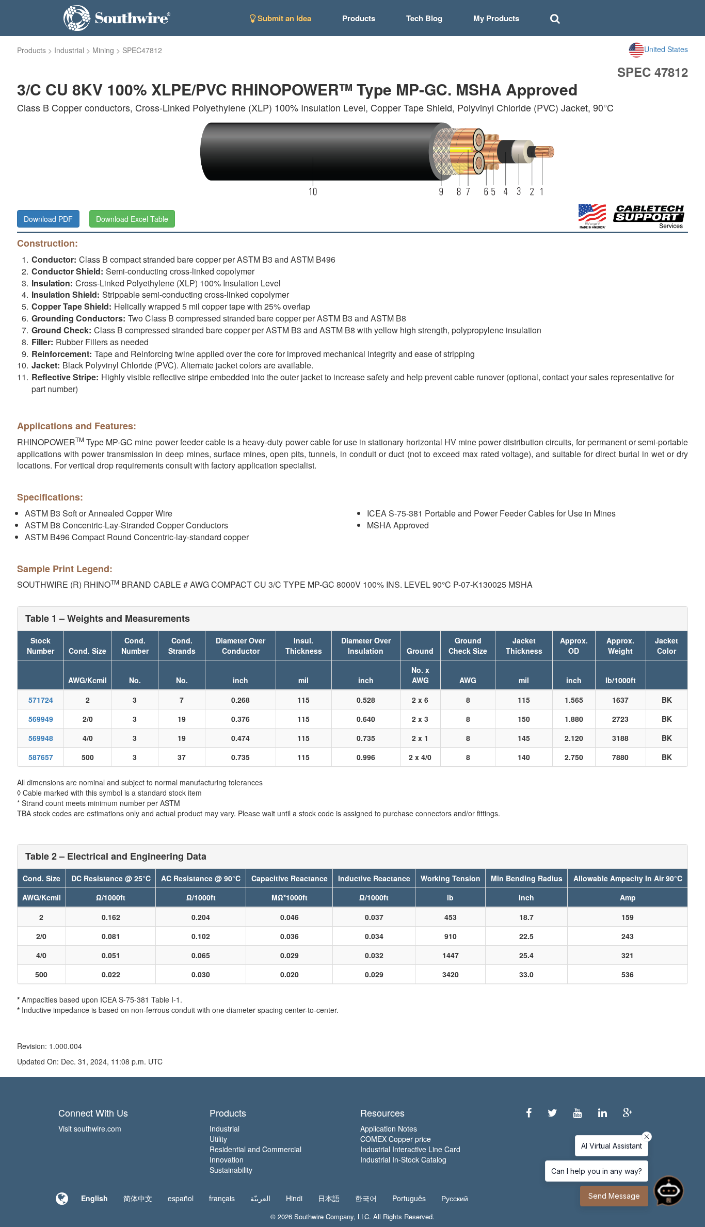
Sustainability (231, 1170)
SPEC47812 (142, 50)
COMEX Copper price (395, 1139)
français (222, 1198)
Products (31, 50)
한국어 (366, 1198)
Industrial (69, 50)
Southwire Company (324, 1216)
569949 (40, 719)
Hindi (294, 1198)
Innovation (227, 1159)
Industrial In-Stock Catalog (403, 1159)
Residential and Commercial (255, 1149)
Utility (218, 1139)
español (181, 1198)
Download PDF (48, 219)
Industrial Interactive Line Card (410, 1149)
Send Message (614, 1195)
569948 (40, 738)
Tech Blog (424, 18)
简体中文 (137, 1198)
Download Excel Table (132, 219)
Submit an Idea (283, 18)
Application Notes (388, 1128)
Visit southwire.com (89, 1128)
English (94, 1198)
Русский (454, 1198)
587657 (40, 757)
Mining (103, 50)
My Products (496, 18)
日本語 (329, 1198)
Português (409, 1198)
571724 (40, 700)
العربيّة (260, 1198)
